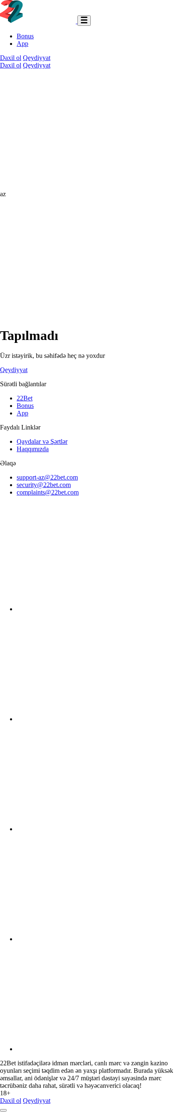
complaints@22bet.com (48, 492)
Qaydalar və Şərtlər (42, 441)
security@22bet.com (44, 484)
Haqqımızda (33, 448)
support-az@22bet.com (47, 477)
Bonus (25, 36)
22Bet (24, 398)
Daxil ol (10, 57)
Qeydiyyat (36, 57)
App (22, 43)
